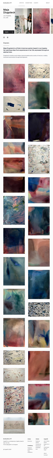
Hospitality (38, 447)
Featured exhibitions (30, 448)
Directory (30, 441)
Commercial (38, 444)
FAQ (37, 449)
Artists (21, 2)
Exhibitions (29, 2)
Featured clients (38, 442)
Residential (38, 445)
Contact (46, 455)
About (45, 453)
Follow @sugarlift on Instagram (10, 444)
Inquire (6, 32)
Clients (36, 2)
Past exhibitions (30, 451)
